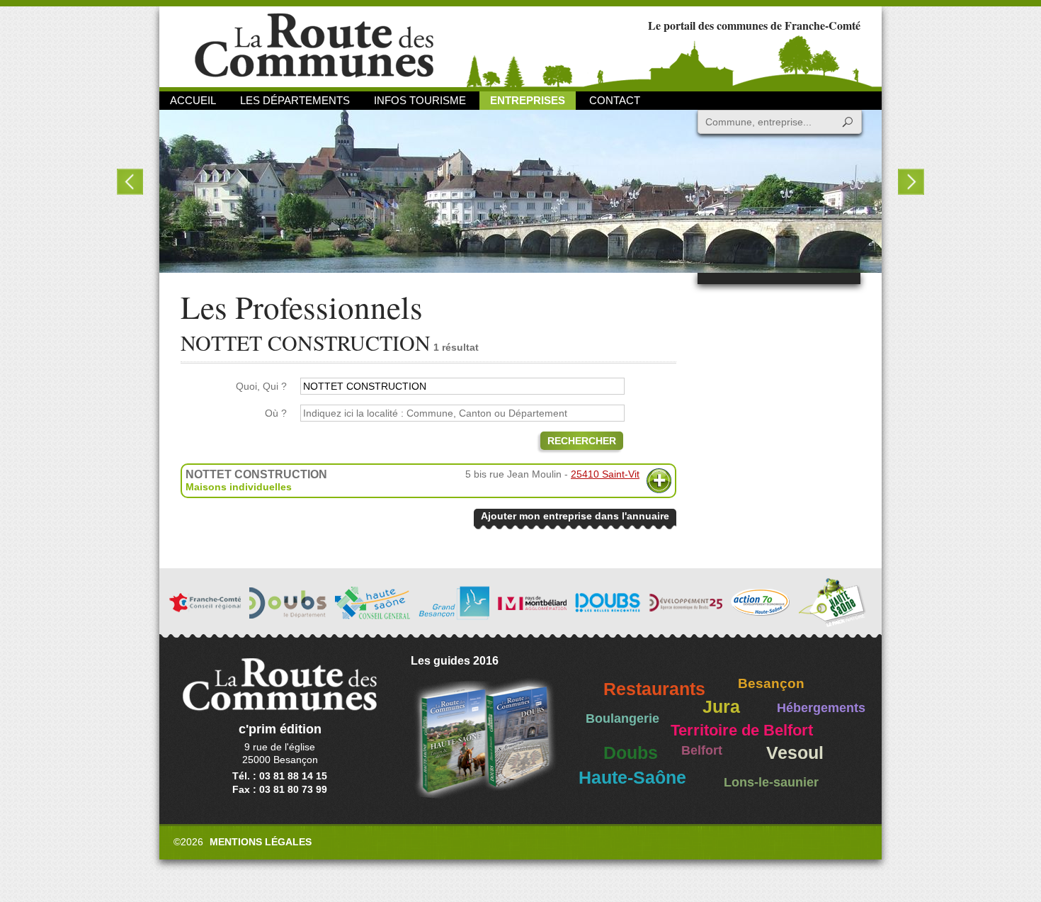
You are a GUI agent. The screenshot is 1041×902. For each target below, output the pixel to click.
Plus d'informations (659, 480)
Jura (721, 706)
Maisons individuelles (239, 486)
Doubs (630, 752)
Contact (614, 100)
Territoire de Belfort (742, 730)
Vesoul (795, 752)
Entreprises (527, 100)
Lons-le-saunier (771, 782)
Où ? (276, 413)
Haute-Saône (632, 777)
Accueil (193, 100)
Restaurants (654, 689)
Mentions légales (261, 841)
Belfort (701, 750)
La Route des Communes (314, 45)
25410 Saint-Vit (605, 474)
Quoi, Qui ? (261, 386)
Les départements (295, 100)
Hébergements (821, 708)
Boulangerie (622, 718)
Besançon (771, 683)
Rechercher (581, 440)
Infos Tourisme (420, 100)
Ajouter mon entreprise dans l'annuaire (575, 516)
